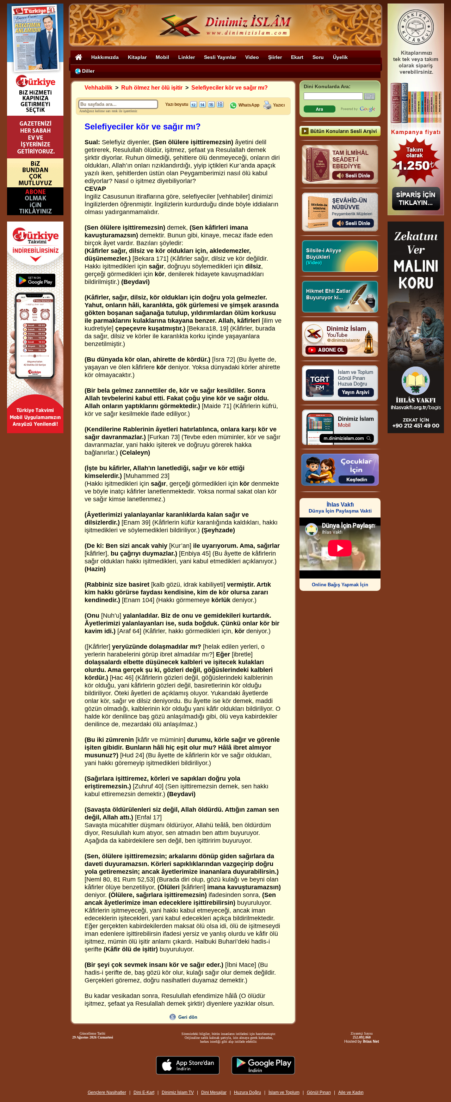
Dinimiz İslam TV (178, 1092)
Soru (318, 57)
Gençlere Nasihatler (107, 1092)
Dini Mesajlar (214, 1092)
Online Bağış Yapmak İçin (340, 584)
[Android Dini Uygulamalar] (263, 1073)
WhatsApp (248, 105)
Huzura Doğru (247, 1092)
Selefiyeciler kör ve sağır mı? (229, 88)
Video (252, 57)
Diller (87, 71)
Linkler (186, 57)
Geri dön (187, 1017)
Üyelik (340, 57)
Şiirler (275, 57)
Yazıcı (279, 105)
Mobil (162, 57)
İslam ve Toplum (283, 1092)
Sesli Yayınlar (220, 57)
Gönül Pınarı (319, 1092)
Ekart (297, 57)
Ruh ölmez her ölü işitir (152, 88)
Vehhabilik (98, 88)
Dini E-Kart (144, 1092)
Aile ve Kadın (351, 1092)
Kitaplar (137, 57)
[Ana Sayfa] (78, 57)
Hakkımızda (105, 57)
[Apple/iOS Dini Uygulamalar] (188, 1073)
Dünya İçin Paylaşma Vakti (340, 508)
